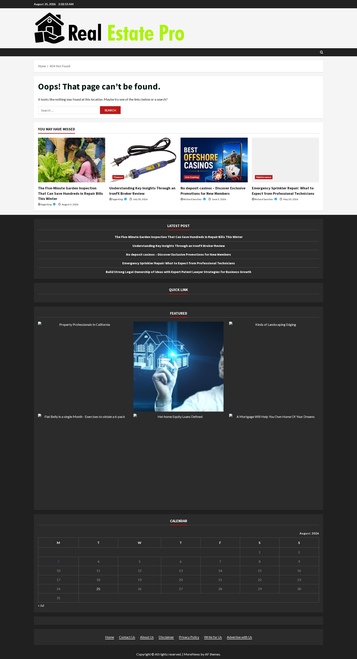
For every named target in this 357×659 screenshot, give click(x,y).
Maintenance (263, 177)
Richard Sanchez (192, 199)
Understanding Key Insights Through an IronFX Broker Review (178, 246)
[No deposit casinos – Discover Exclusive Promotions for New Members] (214, 160)
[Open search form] (321, 52)
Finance (118, 177)
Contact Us (127, 637)
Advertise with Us (239, 637)
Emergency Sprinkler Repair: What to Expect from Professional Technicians (178, 263)
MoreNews (192, 654)
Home (109, 637)
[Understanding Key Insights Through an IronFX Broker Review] (142, 160)
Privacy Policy (189, 637)
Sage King (46, 204)
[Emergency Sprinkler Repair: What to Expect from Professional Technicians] (285, 160)
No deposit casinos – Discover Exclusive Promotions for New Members (178, 254)
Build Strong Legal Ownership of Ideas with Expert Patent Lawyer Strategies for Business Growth (178, 272)
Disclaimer (166, 637)
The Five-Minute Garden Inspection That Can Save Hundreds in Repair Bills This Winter (70, 193)
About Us (147, 637)
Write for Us (213, 637)
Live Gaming (192, 177)
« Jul (41, 605)
